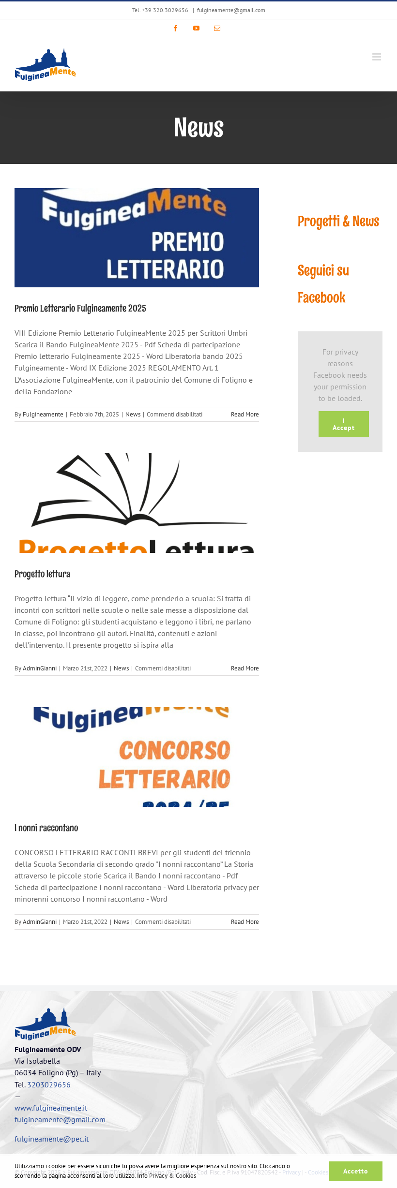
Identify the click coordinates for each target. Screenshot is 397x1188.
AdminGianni (40, 668)
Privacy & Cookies (172, 1176)
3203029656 (49, 1084)
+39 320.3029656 (165, 10)
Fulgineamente (43, 414)
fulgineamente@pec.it (52, 1138)
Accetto (355, 1171)
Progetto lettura (42, 573)
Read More (245, 414)
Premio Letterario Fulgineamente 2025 (80, 308)
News (132, 414)
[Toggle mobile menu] (377, 57)
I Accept (344, 424)
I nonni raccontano (46, 827)
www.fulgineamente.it (51, 1108)
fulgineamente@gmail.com (231, 10)
